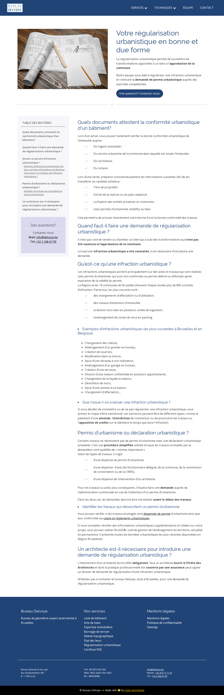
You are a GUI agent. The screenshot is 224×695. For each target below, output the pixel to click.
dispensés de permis (156, 514)
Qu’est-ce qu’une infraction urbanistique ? (39, 160)
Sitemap (152, 627)
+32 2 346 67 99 (45, 242)
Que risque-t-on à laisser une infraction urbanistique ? (43, 175)
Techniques (163, 8)
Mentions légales (158, 618)
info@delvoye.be (47, 237)
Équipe (188, 8)
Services (137, 8)
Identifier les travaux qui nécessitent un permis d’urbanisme (43, 193)
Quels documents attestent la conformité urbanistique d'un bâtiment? (40, 136)
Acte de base (92, 623)
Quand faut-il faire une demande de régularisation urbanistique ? (43, 149)
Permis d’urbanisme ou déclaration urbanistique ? (43, 185)
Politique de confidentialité (164, 623)
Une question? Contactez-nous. (139, 93)
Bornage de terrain (96, 632)
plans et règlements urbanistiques (126, 518)
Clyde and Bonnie (134, 690)
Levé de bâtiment (95, 618)
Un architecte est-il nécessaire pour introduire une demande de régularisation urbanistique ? (42, 205)
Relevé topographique (98, 636)
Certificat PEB (93, 649)
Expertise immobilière (98, 627)
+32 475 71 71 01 (163, 672)
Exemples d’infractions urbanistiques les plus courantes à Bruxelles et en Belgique (44, 168)
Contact (207, 8)
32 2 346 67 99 (160, 676)
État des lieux (92, 641)
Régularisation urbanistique (102, 645)
